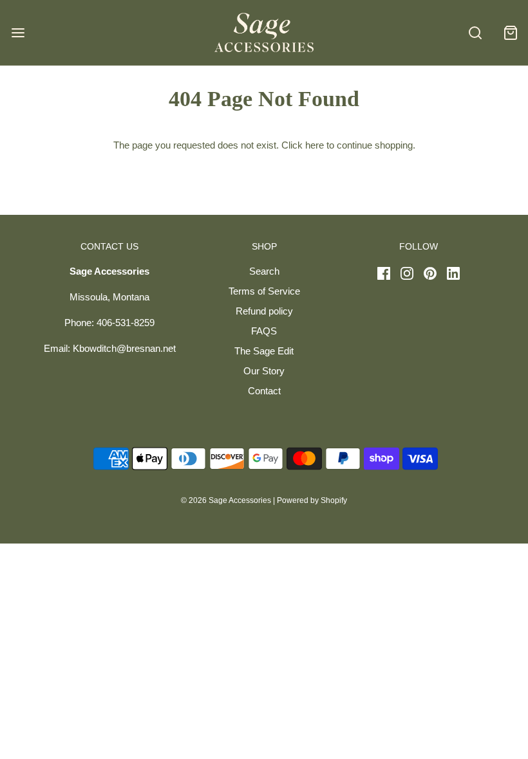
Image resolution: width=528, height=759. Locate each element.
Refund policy (264, 311)
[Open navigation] (17, 32)
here (314, 145)
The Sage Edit (264, 350)
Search (264, 271)
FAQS (264, 330)
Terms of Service (264, 291)
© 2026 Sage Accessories (226, 500)
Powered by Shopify (312, 500)
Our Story (264, 370)
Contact (264, 390)
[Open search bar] (475, 32)
